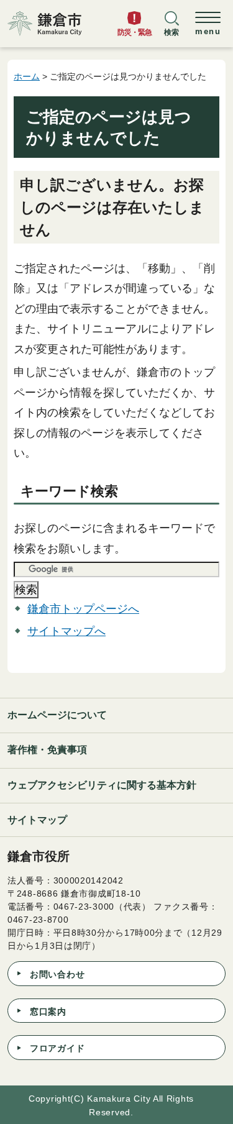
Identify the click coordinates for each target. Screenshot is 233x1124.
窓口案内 (48, 1012)
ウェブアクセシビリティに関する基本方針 (101, 785)
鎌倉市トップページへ (83, 609)
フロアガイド (57, 1048)
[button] (171, 29)
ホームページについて (57, 715)
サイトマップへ (66, 631)
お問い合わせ (57, 974)
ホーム (27, 76)
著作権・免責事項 (47, 749)
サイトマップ (37, 820)
